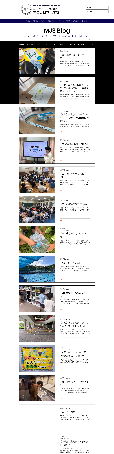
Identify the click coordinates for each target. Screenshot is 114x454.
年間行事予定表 (70, 44)
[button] (28, 21)
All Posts (21, 44)
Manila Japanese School (46, 5)
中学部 (46, 44)
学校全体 (53, 44)
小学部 (39, 44)
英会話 (61, 44)
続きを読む (81, 44)
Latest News (31, 44)
